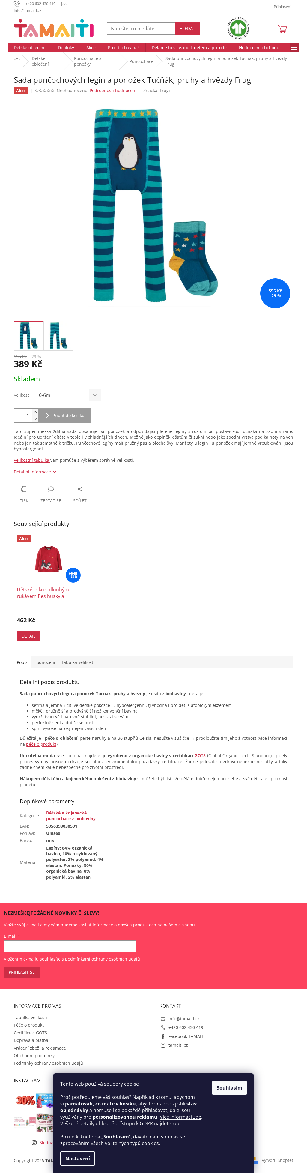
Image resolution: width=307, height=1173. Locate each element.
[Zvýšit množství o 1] (35, 412)
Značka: (156, 90)
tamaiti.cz (178, 1045)
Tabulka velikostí (30, 1017)
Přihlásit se (22, 972)
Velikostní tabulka (32, 460)
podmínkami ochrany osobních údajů (102, 959)
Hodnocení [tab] (44, 662)
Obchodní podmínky (34, 1055)
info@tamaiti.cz (184, 1019)
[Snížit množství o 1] (35, 419)
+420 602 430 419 (185, 1027)
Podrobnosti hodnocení (113, 90)
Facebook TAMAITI (186, 1036)
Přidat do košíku (68, 415)
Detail (28, 636)
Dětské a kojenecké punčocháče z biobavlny (71, 815)
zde (176, 1123)
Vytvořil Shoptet (277, 1160)
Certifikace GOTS (30, 1033)
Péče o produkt (29, 1025)
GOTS (200, 755)
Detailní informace (32, 472)
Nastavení (77, 1158)
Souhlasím (229, 1087)
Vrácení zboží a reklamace (40, 1048)
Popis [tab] (22, 662)
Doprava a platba (31, 1040)
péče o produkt (41, 744)
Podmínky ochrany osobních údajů (48, 1063)
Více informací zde (180, 1117)
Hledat (187, 28)
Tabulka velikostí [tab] (77, 662)
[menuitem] (30, 47)
